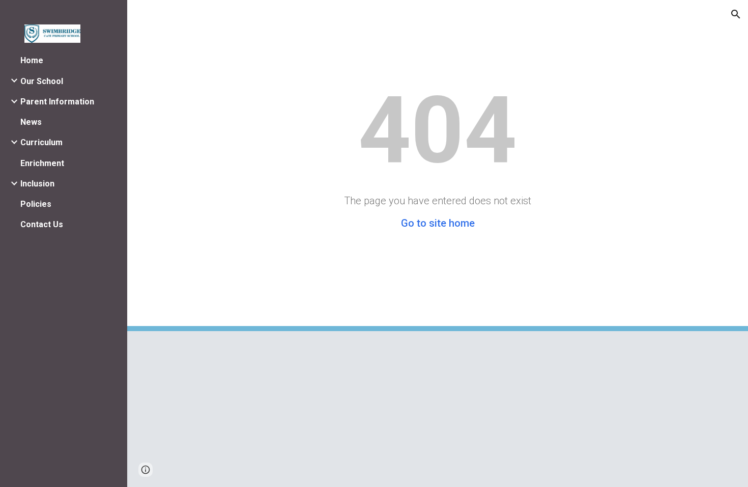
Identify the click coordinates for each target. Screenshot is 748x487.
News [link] (31, 122)
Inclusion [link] (37, 183)
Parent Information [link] (57, 101)
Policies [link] (35, 204)
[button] (736, 14)
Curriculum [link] (41, 142)
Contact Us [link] (41, 224)
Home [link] (31, 60)
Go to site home (438, 223)
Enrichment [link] (42, 163)
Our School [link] (41, 81)
